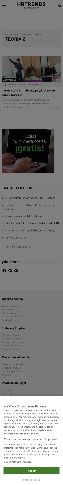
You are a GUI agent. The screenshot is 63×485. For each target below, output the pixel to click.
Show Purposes (31, 480)
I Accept (31, 470)
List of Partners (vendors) (18, 462)
